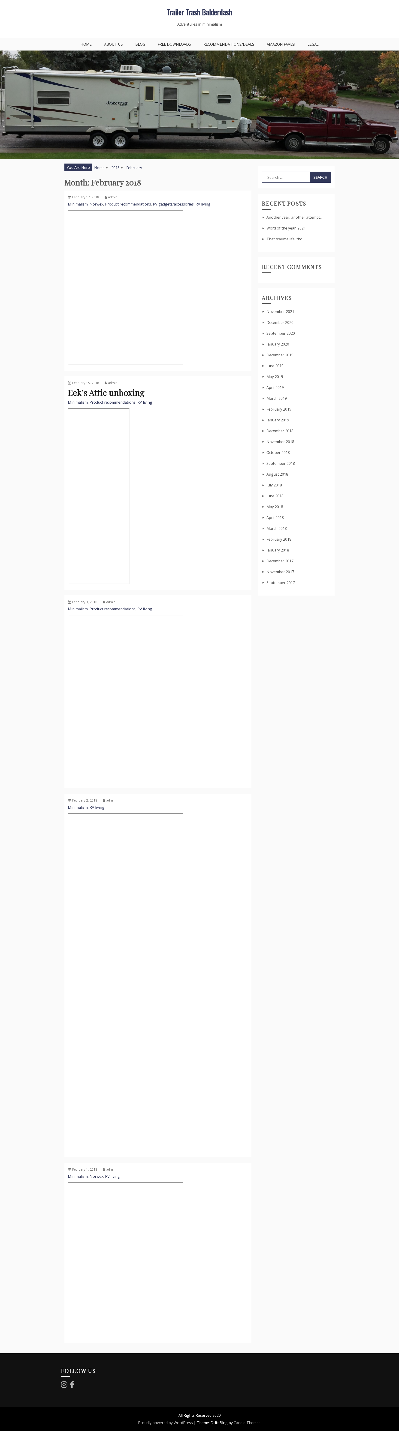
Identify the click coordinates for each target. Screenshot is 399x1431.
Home (86, 44)
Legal (313, 44)
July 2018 (274, 485)
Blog (140, 44)
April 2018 (275, 517)
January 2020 (277, 344)
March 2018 (276, 528)
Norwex (96, 204)
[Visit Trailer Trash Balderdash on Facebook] (72, 1385)
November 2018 (280, 441)
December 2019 (279, 355)
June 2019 (275, 365)
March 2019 (276, 398)
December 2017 (279, 560)
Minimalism (78, 204)
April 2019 (275, 387)
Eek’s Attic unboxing (106, 392)
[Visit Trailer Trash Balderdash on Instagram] (64, 1385)
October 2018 (278, 452)
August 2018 (277, 474)
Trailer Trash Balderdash (199, 11)
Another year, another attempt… (294, 217)
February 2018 (278, 539)
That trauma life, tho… (285, 238)
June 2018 (275, 495)
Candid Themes (247, 1422)
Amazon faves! (281, 44)
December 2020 (279, 322)
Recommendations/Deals (228, 44)
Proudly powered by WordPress (165, 1422)
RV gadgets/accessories (173, 204)
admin (112, 197)
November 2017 (280, 571)
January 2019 (277, 420)
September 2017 (280, 582)
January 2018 (277, 550)
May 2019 (274, 376)
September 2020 (280, 333)
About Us (113, 44)
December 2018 (279, 430)
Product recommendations (128, 204)
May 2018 (274, 506)
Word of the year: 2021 (286, 228)
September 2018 (280, 463)
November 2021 (280, 311)
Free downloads (174, 44)
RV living (203, 204)
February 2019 (278, 409)
